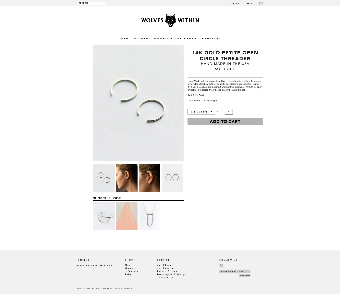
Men (128, 265)
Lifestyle (132, 271)
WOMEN (141, 38)
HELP (249, 3)
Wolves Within (170, 21)
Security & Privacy (171, 274)
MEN (124, 38)
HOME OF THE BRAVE (175, 38)
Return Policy (167, 271)
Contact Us (165, 277)
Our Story (164, 265)
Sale (128, 274)
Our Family (165, 268)
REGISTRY (212, 38)
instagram (261, 3)
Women (130, 268)
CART (234, 3)
